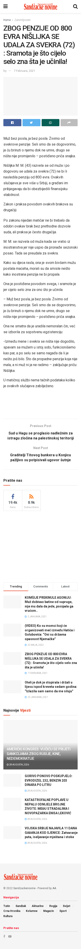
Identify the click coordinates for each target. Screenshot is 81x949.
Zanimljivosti (22, 20)
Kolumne (32, 911)
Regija (53, 906)
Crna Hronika (11, 911)
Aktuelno (38, 906)
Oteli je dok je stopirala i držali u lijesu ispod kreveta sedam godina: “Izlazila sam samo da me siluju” (51, 687)
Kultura (7, 916)
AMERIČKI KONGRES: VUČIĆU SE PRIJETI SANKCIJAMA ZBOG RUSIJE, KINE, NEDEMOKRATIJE (38, 754)
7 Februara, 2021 (24, 70)
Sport (63, 911)
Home (7, 20)
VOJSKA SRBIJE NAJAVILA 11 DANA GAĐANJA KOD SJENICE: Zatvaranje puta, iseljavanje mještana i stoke (51, 832)
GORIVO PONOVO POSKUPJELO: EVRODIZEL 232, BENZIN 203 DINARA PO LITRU (48, 780)
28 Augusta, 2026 (19, 764)
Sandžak (21, 906)
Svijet (66, 906)
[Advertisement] (40, 405)
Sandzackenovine (24, 888)
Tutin (6, 906)
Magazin (48, 911)
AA (54, 888)
